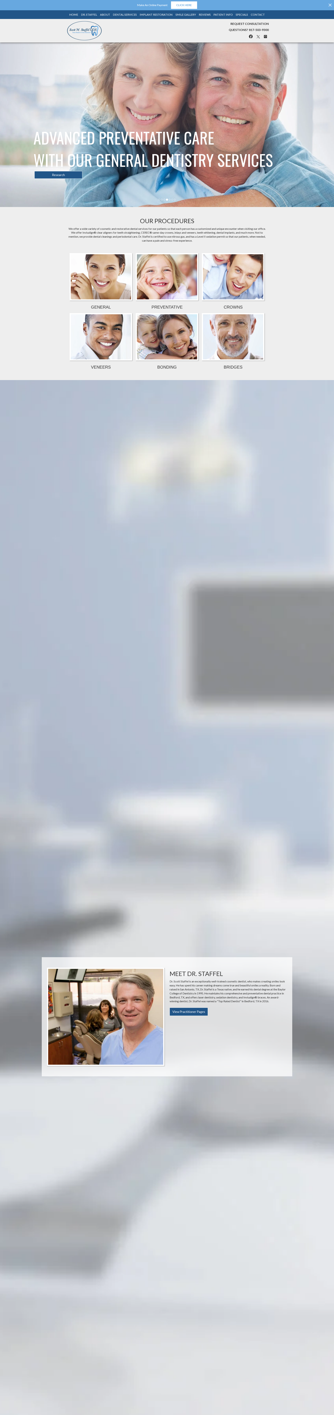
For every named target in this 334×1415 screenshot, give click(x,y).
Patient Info (223, 14)
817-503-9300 (259, 30)
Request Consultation (249, 24)
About (105, 14)
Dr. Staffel (89, 14)
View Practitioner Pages (188, 847)
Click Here (184, 5)
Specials (242, 14)
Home (73, 14)
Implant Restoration (156, 14)
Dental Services (125, 14)
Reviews (205, 14)
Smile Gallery (186, 14)
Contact (258, 14)
